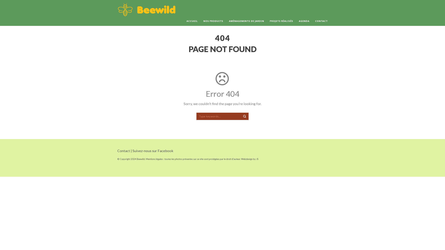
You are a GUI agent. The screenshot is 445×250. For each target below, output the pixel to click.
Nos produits (213, 21)
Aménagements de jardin (246, 21)
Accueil (192, 21)
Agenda (304, 21)
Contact (321, 21)
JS (257, 159)
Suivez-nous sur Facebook (152, 151)
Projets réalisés (281, 21)
